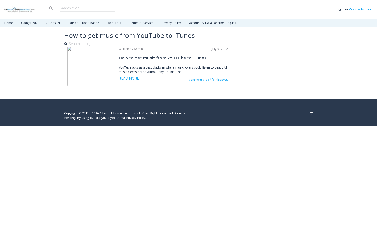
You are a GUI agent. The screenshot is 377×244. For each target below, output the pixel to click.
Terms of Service (141, 23)
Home (8, 23)
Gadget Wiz (29, 23)
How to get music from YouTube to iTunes (162, 58)
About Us (114, 23)
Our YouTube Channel (84, 23)
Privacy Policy (171, 23)
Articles (51, 23)
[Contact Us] (311, 113)
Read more (129, 78)
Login (340, 9)
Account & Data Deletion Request (213, 23)
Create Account (361, 9)
